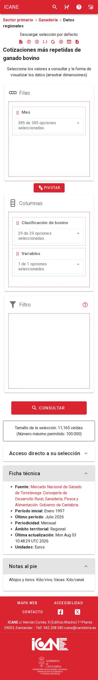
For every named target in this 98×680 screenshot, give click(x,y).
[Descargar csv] (77, 42)
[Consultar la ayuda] (67, 7)
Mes (26, 112)
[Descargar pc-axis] (29, 42)
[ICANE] (50, 644)
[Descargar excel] (21, 42)
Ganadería (48, 20)
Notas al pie (23, 566)
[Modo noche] (91, 7)
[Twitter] (77, 611)
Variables (31, 253)
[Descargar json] (45, 42)
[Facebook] (60, 611)
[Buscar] (55, 7)
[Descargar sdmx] (37, 42)
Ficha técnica (24, 473)
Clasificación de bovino (45, 222)
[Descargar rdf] (61, 42)
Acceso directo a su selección (44, 453)
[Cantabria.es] (50, 665)
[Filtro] (85, 304)
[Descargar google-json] (53, 42)
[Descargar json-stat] (69, 42)
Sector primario (18, 20)
